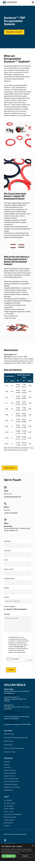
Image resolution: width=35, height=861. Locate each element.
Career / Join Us (8, 811)
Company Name (9, 578)
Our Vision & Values (9, 803)
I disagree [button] (25, 856)
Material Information (9, 776)
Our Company (8, 800)
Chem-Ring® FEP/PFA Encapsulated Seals (16, 737)
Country (6, 597)
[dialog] (17, 852)
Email (6, 560)
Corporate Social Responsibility (13, 814)
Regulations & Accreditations (12, 787)
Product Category (9, 606)
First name (7, 541)
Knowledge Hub (8, 790)
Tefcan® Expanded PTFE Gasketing (14, 748)
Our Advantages (8, 806)
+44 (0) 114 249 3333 (11, 513)
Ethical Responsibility (10, 817)
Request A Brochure (10, 770)
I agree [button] (8, 856)
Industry (6, 588)
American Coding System (11, 778)
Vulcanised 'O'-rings (9, 752)
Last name (7, 550)
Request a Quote (14, 32)
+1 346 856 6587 (9, 711)
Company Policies (9, 820)
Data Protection (8, 822)
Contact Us (7, 825)
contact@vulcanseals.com (12, 496)
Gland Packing (8, 744)
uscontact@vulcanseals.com (12, 712)
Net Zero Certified (9, 808)
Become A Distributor (10, 773)
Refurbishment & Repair (11, 784)
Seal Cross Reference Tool (11, 781)
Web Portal (7, 762)
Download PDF (9, 468)
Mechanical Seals (9, 734)
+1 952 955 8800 (9, 720)
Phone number (8, 569)
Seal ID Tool (7, 767)
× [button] (33, 845)
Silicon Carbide (8, 741)
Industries (7, 764)
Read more (16, 852)
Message (7, 614)
